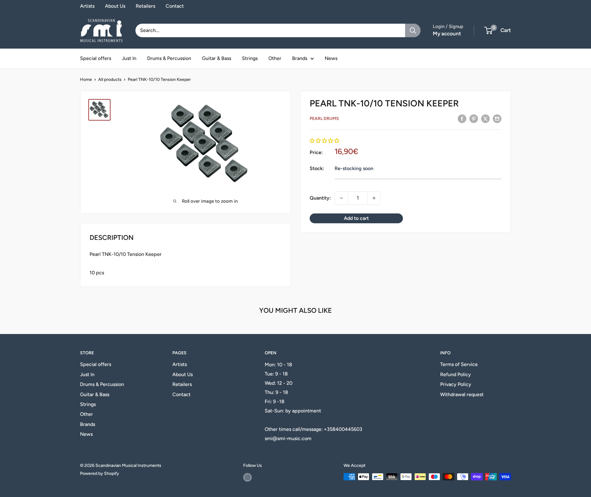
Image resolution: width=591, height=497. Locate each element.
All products (110, 79)
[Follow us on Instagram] (247, 477)
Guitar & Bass (216, 58)
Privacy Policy (455, 384)
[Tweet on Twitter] (485, 118)
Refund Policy (455, 374)
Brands (299, 58)
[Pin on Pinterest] (473, 118)
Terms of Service (459, 364)
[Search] (412, 30)
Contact (175, 6)
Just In (129, 58)
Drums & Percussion (169, 58)
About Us (115, 6)
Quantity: (320, 198)
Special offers (95, 58)
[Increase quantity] (374, 198)
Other (274, 58)
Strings (250, 58)
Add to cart (356, 218)
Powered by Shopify (99, 473)
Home (86, 79)
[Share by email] (497, 118)
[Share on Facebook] (462, 118)
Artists (87, 6)
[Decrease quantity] (341, 198)
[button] (324, 141)
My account (447, 33)
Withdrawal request (462, 394)
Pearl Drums (324, 118)
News (331, 58)
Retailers (145, 6)
